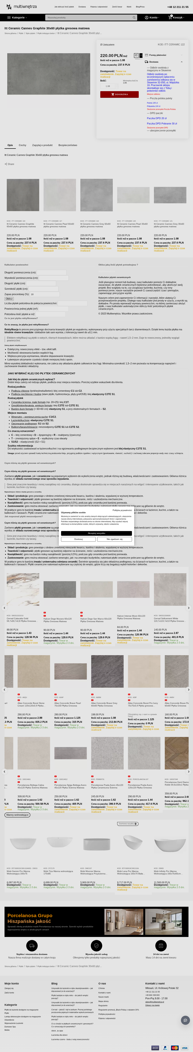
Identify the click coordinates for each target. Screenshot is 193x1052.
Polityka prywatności (122, 510)
